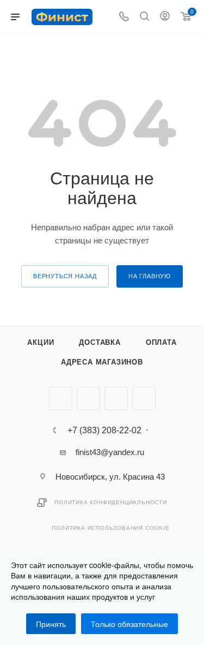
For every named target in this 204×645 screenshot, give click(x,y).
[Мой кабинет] (165, 17)
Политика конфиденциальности (110, 502)
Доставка (99, 342)
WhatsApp (144, 398)
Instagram (116, 398)
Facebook (88, 398)
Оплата (161, 342)
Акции (40, 342)
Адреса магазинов (102, 362)
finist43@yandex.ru (110, 452)
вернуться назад (65, 276)
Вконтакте (60, 398)
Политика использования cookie (110, 528)
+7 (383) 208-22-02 (104, 430)
